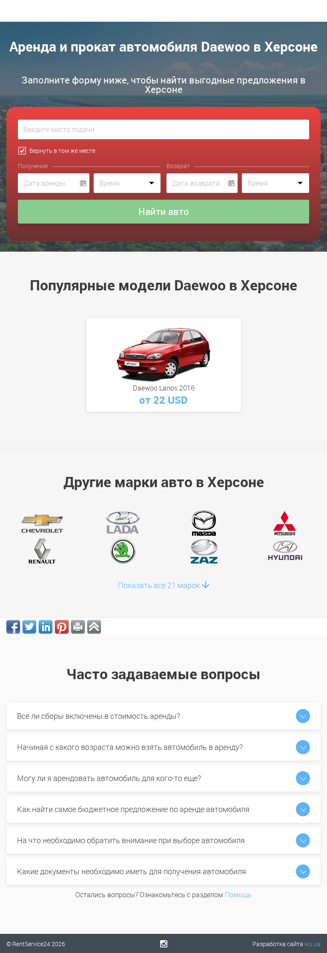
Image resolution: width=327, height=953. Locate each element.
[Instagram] (163, 943)
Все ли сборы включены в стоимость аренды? (98, 716)
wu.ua (312, 944)
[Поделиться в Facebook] (13, 627)
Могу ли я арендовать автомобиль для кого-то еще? (109, 778)
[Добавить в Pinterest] (62, 627)
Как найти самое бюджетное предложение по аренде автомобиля (133, 809)
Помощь (238, 894)
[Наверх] (94, 627)
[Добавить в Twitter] (29, 627)
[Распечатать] (78, 627)
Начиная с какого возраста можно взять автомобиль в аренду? (130, 747)
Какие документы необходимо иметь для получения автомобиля (131, 871)
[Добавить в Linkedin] (45, 627)
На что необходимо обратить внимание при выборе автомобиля (131, 840)
